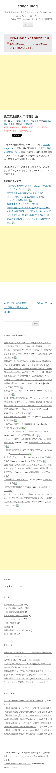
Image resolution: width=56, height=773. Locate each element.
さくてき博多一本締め (14, 608)
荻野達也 (28, 124)
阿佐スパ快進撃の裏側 (14, 487)
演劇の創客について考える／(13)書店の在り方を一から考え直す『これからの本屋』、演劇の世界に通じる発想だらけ (28, 468)
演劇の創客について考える (16, 630)
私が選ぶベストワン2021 (15, 391)
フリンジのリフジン (37, 365)
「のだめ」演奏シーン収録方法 (18, 424)
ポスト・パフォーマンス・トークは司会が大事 (25, 431)
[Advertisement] (28, 82)
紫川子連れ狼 (10, 634)
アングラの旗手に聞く (18, 200)
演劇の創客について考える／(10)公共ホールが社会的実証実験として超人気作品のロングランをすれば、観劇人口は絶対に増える (29, 211)
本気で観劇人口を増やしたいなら (23, 193)
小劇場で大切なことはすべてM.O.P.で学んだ (24, 450)
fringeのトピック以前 (26, 121)
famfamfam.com (10, 767)
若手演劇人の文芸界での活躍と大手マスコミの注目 (16, 307)
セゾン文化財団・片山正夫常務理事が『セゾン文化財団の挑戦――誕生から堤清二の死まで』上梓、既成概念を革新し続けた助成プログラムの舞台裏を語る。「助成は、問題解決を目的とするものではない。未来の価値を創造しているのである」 (28, 375)
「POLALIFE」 (43, 303)
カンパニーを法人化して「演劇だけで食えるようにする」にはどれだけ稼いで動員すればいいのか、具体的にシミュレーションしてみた (28, 498)
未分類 (7, 627)
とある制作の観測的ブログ (16, 615)
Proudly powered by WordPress (17, 764)
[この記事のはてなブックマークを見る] (29, 189)
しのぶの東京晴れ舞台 (26, 435)
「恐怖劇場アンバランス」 (16, 479)
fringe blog (28, 6)
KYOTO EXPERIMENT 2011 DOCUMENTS (23, 700)
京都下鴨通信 (10, 623)
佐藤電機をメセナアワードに (21, 204)
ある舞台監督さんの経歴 (15, 416)
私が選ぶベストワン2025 (15, 660)
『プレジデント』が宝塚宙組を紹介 (24, 196)
